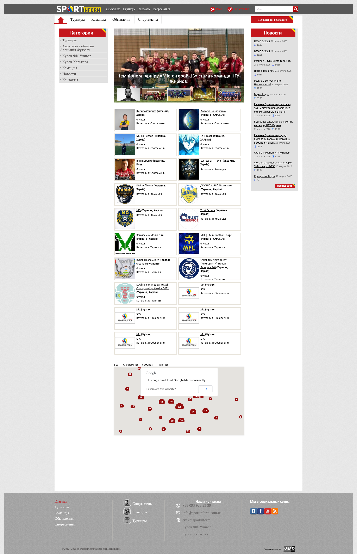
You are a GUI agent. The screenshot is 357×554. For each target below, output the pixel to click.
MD (138, 210)
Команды (98, 19)
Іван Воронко (144, 160)
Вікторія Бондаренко (213, 111)
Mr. (202, 284)
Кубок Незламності (147, 259)
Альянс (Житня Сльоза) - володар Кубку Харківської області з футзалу (179, 78)
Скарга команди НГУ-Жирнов (272, 152)
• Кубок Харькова (74, 62)
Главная (61, 501)
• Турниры (68, 40)
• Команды (68, 68)
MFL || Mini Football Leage (216, 235)
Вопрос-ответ (161, 9)
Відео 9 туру (261, 94)
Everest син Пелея (211, 160)
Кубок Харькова (195, 534)
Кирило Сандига (146, 111)
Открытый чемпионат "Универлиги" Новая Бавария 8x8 (213, 263)
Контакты (144, 9)
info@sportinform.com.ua (201, 513)
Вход (219, 9)
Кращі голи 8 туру (264, 176)
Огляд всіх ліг (262, 41)
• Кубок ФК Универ (75, 56)
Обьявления (121, 19)
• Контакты (69, 80)
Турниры (77, 19)
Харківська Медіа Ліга (150, 235)
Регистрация (241, 9)
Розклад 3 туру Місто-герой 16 (272, 60)
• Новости (68, 74)
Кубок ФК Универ (196, 527)
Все (116, 364)
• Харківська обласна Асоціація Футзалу (77, 48)
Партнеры (129, 9)
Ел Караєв (206, 135)
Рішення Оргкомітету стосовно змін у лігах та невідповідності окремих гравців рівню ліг (272, 108)
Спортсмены (148, 19)
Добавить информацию (272, 19)
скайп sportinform (196, 520)
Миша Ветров (145, 135)
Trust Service (207, 210)
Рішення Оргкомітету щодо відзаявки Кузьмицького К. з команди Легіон (272, 139)
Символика (113, 9)
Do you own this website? (161, 389)
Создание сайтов (272, 549)
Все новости (284, 185)
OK (205, 389)
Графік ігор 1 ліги (264, 70)
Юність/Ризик (144, 185)
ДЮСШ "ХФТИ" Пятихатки (216, 185)
